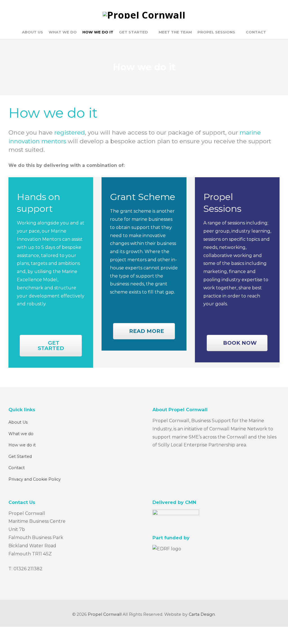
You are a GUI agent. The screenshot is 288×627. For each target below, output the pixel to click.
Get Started (20, 456)
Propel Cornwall (105, 614)
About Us (18, 422)
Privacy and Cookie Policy (34, 479)
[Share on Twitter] (21, 379)
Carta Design (202, 614)
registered (69, 132)
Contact (16, 467)
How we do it (22, 444)
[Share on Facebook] (10, 379)
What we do (20, 433)
